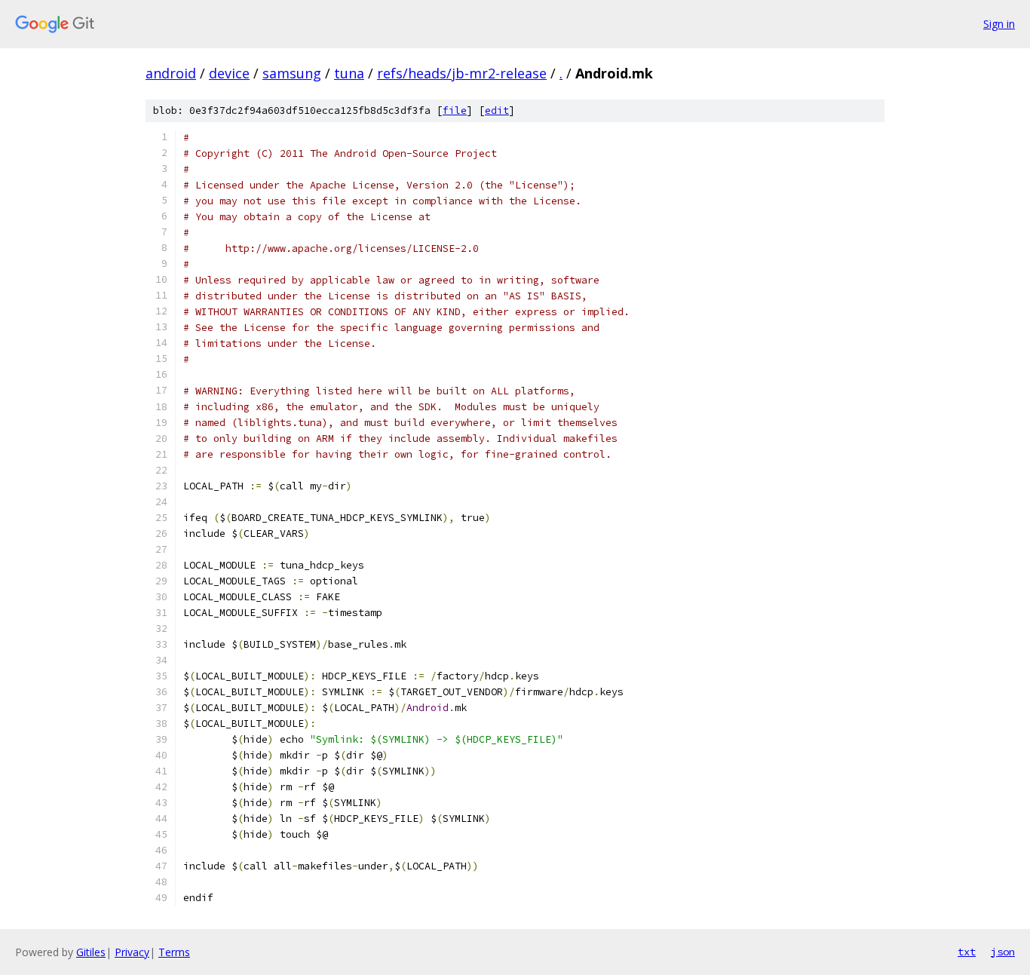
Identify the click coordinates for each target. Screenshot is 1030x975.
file (455, 110)
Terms (174, 952)
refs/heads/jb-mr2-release (462, 73)
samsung (291, 73)
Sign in (999, 24)
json (1003, 951)
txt (967, 951)
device (229, 73)
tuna (349, 73)
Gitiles (91, 952)
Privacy (132, 952)
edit (497, 110)
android (171, 73)
